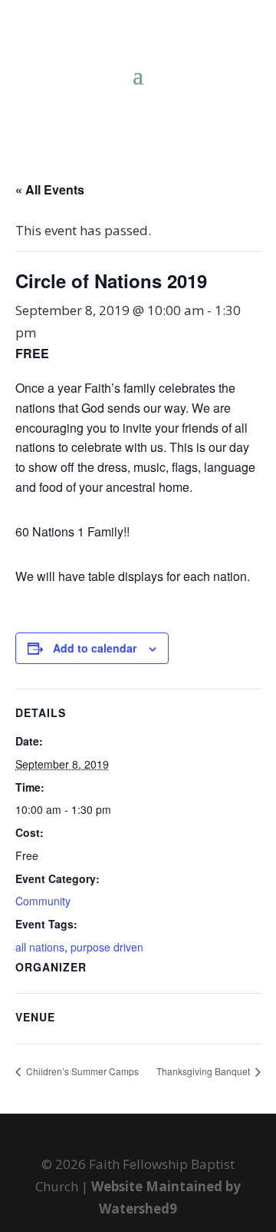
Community (43, 900)
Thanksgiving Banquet (204, 1071)
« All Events (49, 189)
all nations (39, 947)
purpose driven (107, 947)
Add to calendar (94, 648)
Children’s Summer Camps (81, 1071)
